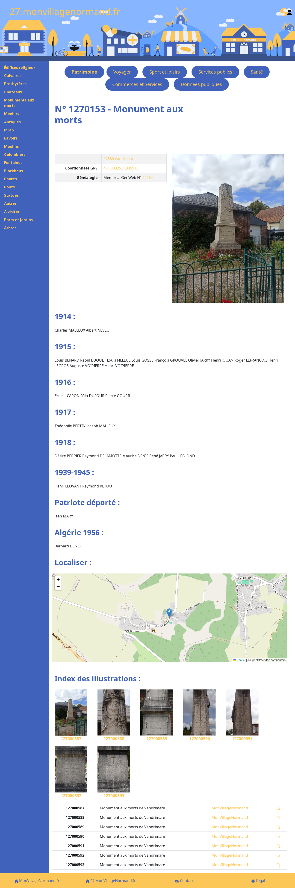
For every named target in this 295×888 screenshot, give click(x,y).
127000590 (199, 738)
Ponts (9, 187)
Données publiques (201, 84)
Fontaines (13, 162)
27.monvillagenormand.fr (65, 11)
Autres (10, 203)
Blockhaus (13, 170)
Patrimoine (84, 72)
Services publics (215, 72)
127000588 (113, 738)
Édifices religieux (19, 67)
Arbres (10, 227)
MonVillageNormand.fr (38, 880)
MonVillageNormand (230, 808)
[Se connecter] (289, 11)
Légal (260, 880)
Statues (11, 195)
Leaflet (240, 660)
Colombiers (14, 154)
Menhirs (11, 113)
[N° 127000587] (228, 228)
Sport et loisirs (164, 72)
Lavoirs (11, 138)
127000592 (71, 795)
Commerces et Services (137, 84)
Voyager (122, 72)
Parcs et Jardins (18, 219)
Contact (186, 880)
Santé (257, 72)
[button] (169, 613)
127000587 (71, 738)
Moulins (11, 146)
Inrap (9, 130)
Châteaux (13, 92)
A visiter (12, 211)
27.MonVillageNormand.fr (112, 880)
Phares (10, 178)
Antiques (12, 122)
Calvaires (12, 75)
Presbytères (15, 83)
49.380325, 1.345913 (120, 168)
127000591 (242, 738)
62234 (147, 177)
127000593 (113, 795)
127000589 (156, 738)
